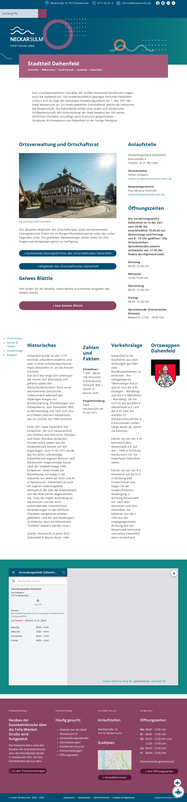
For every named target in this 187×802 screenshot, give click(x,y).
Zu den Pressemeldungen (28, 771)
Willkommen (48, 69)
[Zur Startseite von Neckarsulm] (26, 37)
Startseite (33, 69)
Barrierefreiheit (101, 797)
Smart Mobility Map (116, 681)
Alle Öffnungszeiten (160, 771)
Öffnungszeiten (69, 755)
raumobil (156, 681)
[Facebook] (158, 3)
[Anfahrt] (173, 3)
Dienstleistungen (70, 742)
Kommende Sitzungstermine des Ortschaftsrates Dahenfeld (68, 253)
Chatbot (175, 791)
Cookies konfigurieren (124, 797)
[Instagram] (163, 3)
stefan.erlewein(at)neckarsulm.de (150, 178)
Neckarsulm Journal (72, 746)
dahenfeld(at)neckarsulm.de (146, 194)
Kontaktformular (115, 777)
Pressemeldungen (71, 750)
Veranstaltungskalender (74, 738)
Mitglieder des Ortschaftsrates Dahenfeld (68, 266)
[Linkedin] (168, 3)
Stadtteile (82, 69)
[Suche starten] (42, 13)
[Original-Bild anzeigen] (67, 185)
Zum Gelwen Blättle (69, 305)
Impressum (69, 797)
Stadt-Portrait (66, 69)
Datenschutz (84, 797)
